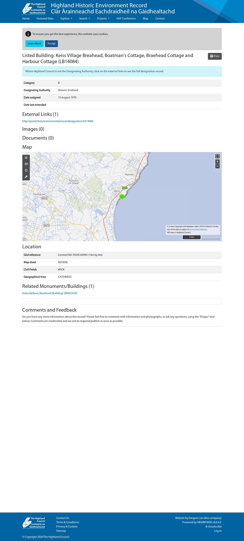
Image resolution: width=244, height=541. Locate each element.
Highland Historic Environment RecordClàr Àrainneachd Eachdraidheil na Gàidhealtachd (113, 9)
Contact (160, 18)
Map (145, 18)
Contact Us (62, 518)
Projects (102, 18)
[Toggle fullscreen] (217, 156)
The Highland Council (56, 537)
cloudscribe (215, 526)
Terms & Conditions (67, 522)
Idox (206, 518)
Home (25, 18)
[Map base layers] (26, 164)
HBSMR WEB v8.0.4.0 (209, 522)
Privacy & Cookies (66, 526)
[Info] (26, 171)
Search (83, 18)
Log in (218, 531)
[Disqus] (122, 373)
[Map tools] (26, 177)
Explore (65, 18)
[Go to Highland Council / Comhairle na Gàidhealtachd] (33, 7)
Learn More (34, 43)
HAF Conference (126, 18)
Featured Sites (45, 18)
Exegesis (194, 518)
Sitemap (61, 531)
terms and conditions (198, 230)
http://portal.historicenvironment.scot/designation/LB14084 (57, 121)
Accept (51, 43)
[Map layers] (26, 158)
